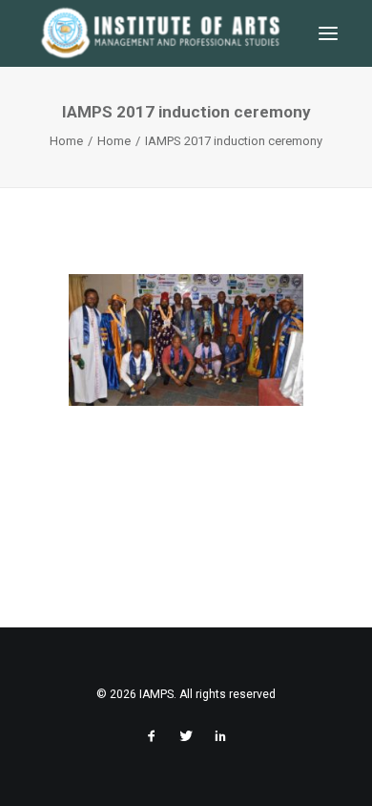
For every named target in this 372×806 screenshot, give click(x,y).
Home (66, 141)
